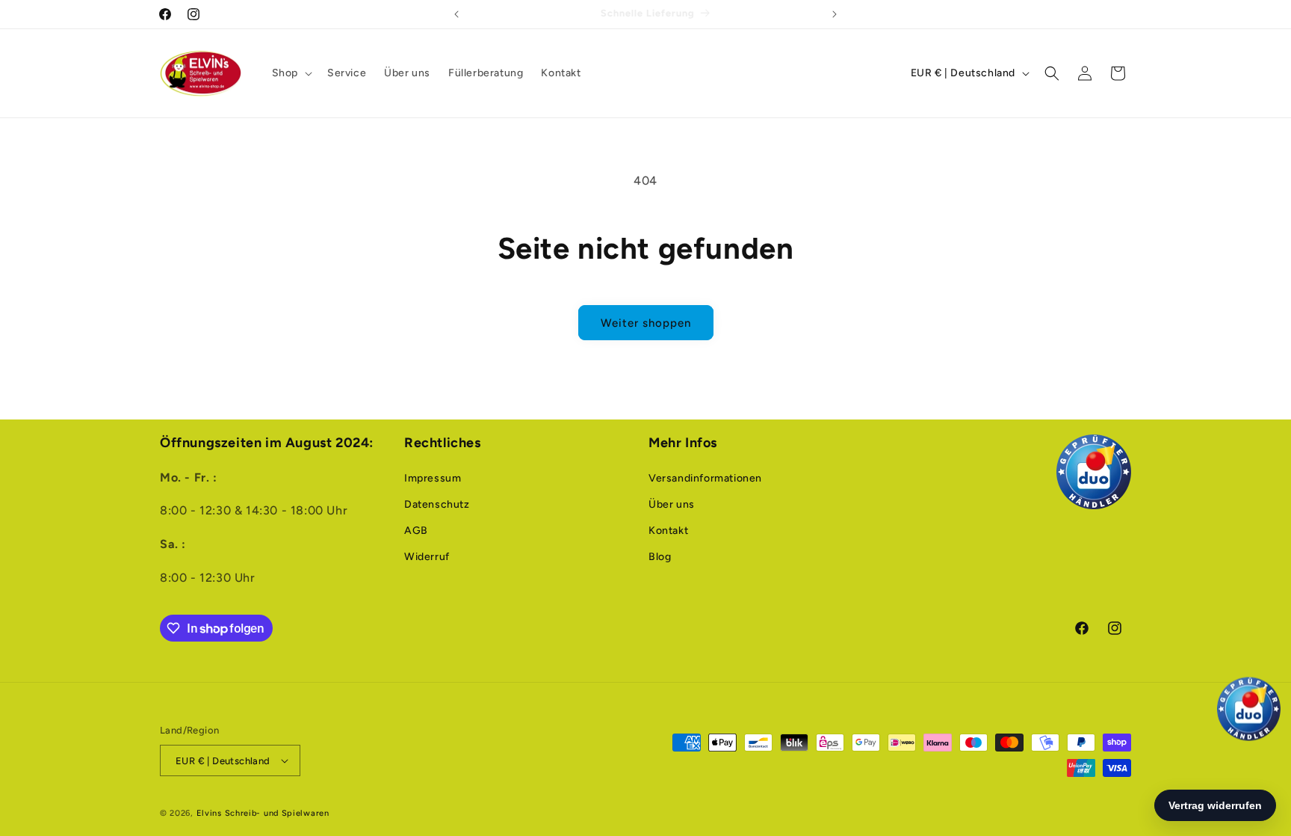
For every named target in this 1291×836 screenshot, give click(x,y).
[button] (290, 73)
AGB (416, 530)
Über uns (671, 504)
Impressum (432, 478)
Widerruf (427, 556)
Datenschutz (437, 504)
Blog (659, 556)
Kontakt (668, 530)
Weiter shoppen (646, 323)
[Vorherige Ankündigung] (456, 14)
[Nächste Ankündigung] (834, 14)
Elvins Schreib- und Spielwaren (262, 813)
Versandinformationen (705, 478)
